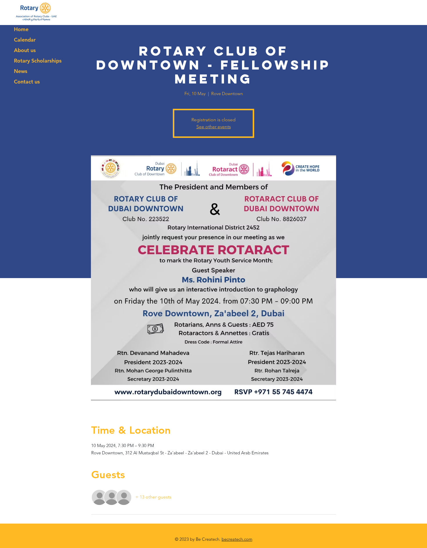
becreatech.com (237, 539)
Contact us (27, 81)
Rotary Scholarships (38, 60)
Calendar (25, 39)
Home (21, 29)
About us (25, 50)
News (20, 71)
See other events (213, 126)
